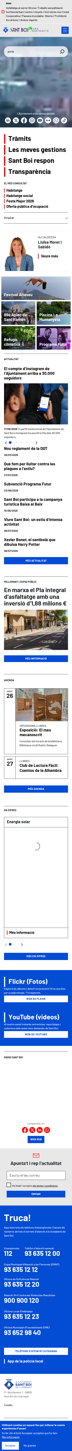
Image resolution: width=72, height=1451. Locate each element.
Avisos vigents (28, 20)
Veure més (49, 256)
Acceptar (10, 1445)
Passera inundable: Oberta (37, 16)
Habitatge (14, 190)
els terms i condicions (45, 1186)
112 (8, 1253)
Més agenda (36, 789)
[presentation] (6, 442)
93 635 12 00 (42, 1253)
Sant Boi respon (31, 160)
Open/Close (65, 30)
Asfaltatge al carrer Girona (21, 8)
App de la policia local (25, 1361)
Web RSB (36, 1139)
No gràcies (30, 1445)
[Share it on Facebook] (25, 1130)
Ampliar (9, 218)
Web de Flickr (36, 999)
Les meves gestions (37, 150)
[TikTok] (64, 120)
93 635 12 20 (21, 1284)
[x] (16, 120)
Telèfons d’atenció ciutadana (36, 1351)
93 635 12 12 (21, 1270)
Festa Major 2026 (20, 201)
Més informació (36, 658)
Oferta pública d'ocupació (27, 206)
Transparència (29, 172)
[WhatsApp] (56, 120)
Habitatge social (19, 196)
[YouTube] (40, 120)
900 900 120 (21, 1300)
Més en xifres (36, 956)
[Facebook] (24, 120)
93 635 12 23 (21, 1316)
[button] (10, 442)
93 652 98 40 (22, 1333)
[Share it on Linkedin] (40, 1130)
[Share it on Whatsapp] (47, 1130)
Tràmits (19, 138)
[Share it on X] (32, 1130)
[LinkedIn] (8, 120)
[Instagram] (32, 120)
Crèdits (8, 1405)
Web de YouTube (36, 1034)
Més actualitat (36, 560)
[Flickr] (48, 120)
